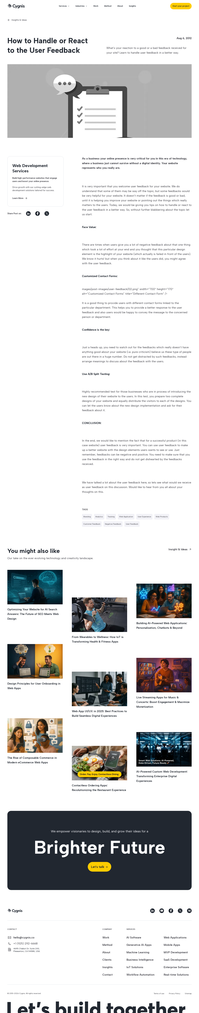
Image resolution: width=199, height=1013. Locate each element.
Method (107, 6)
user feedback (132, 524)
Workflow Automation (140, 974)
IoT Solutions (134, 967)
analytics (99, 517)
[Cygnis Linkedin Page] (152, 910)
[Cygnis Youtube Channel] (161, 910)
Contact (107, 974)
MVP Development (176, 952)
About (120, 6)
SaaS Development (176, 959)
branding (87, 517)
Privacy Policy (174, 993)
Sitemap (188, 993)
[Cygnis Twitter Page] (180, 910)
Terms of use (159, 993)
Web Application (126, 517)
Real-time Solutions (176, 974)
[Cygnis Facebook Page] (171, 910)
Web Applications (175, 937)
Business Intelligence (140, 959)
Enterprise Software (176, 967)
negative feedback (113, 524)
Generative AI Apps (139, 945)
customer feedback (91, 524)
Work (95, 6)
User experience (144, 517)
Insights (132, 6)
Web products (162, 517)
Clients (106, 959)
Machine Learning (137, 952)
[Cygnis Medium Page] (189, 910)
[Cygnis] (16, 6)
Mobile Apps (172, 945)
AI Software (133, 937)
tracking (111, 517)
